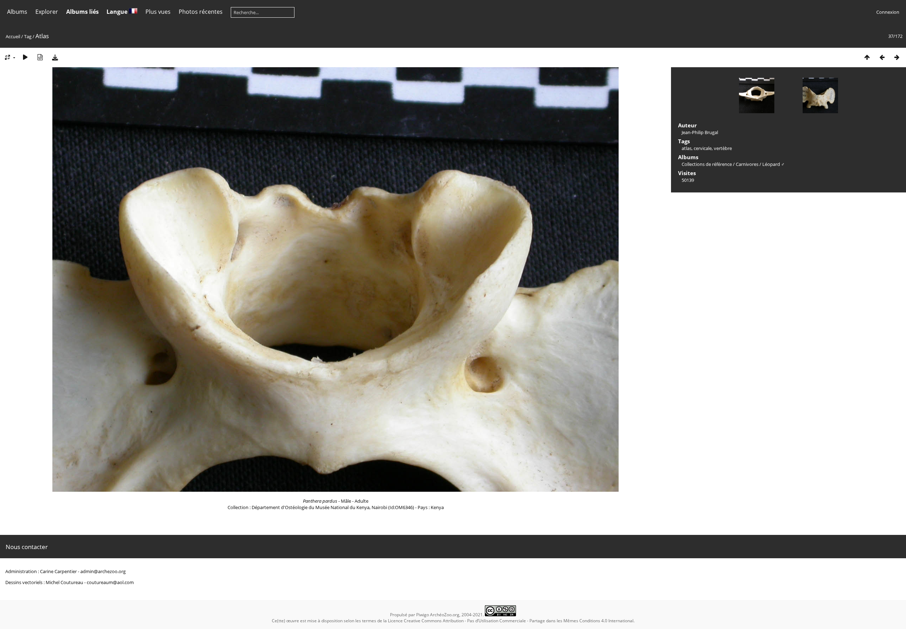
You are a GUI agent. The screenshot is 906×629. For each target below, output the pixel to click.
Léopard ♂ (773, 164)
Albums (17, 12)
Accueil (13, 36)
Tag (27, 36)
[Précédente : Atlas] (882, 57)
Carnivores (747, 164)
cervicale (703, 148)
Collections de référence (707, 164)
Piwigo (422, 615)
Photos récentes (201, 12)
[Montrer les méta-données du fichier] (40, 57)
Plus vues (158, 12)
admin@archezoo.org (103, 571)
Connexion (887, 12)
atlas (687, 148)
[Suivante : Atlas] (896, 57)
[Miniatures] (867, 57)
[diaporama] (25, 57)
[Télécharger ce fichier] (54, 57)
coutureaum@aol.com (110, 582)
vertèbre (723, 148)
